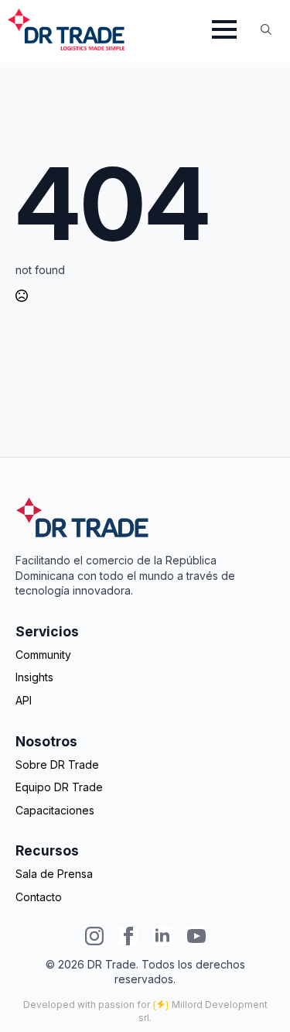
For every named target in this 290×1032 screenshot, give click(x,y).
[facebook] (128, 936)
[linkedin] (162, 936)
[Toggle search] (266, 29)
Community (43, 654)
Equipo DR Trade (59, 787)
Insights (34, 677)
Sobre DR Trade (57, 764)
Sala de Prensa (54, 873)
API (23, 700)
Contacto (38, 896)
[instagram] (94, 936)
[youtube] (196, 936)
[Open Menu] (224, 29)
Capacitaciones (54, 810)
